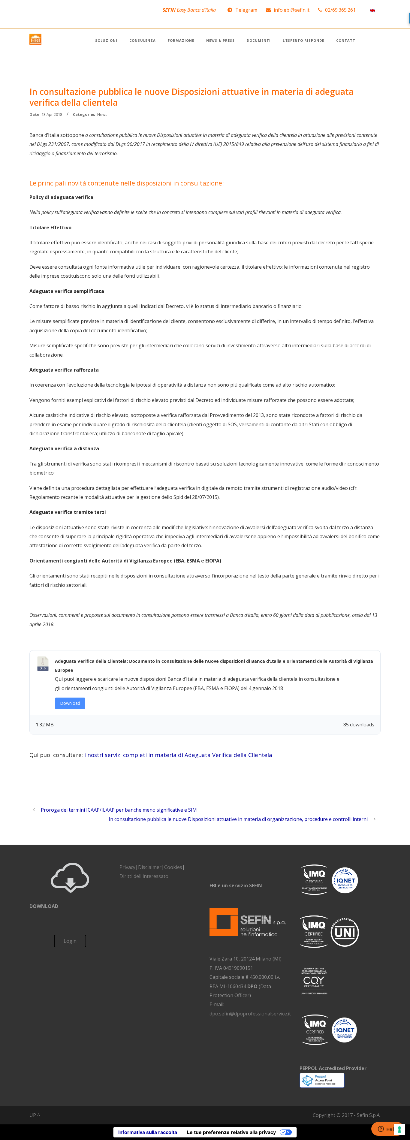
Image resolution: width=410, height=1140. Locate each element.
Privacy (127, 867)
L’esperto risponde (303, 40)
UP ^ (34, 1115)
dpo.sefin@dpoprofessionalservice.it (250, 1013)
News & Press (220, 40)
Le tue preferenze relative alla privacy (231, 1132)
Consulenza (142, 40)
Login (70, 941)
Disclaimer (149, 867)
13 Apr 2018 (51, 114)
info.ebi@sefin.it (291, 10)
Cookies (173, 867)
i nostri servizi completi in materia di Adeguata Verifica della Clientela (178, 754)
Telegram (246, 10)
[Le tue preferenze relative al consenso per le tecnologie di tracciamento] (399, 1129)
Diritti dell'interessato (143, 876)
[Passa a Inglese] (372, 10)
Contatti (346, 40)
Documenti (259, 40)
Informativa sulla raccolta (147, 1132)
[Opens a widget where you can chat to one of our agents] (387, 1129)
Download (70, 703)
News (102, 114)
